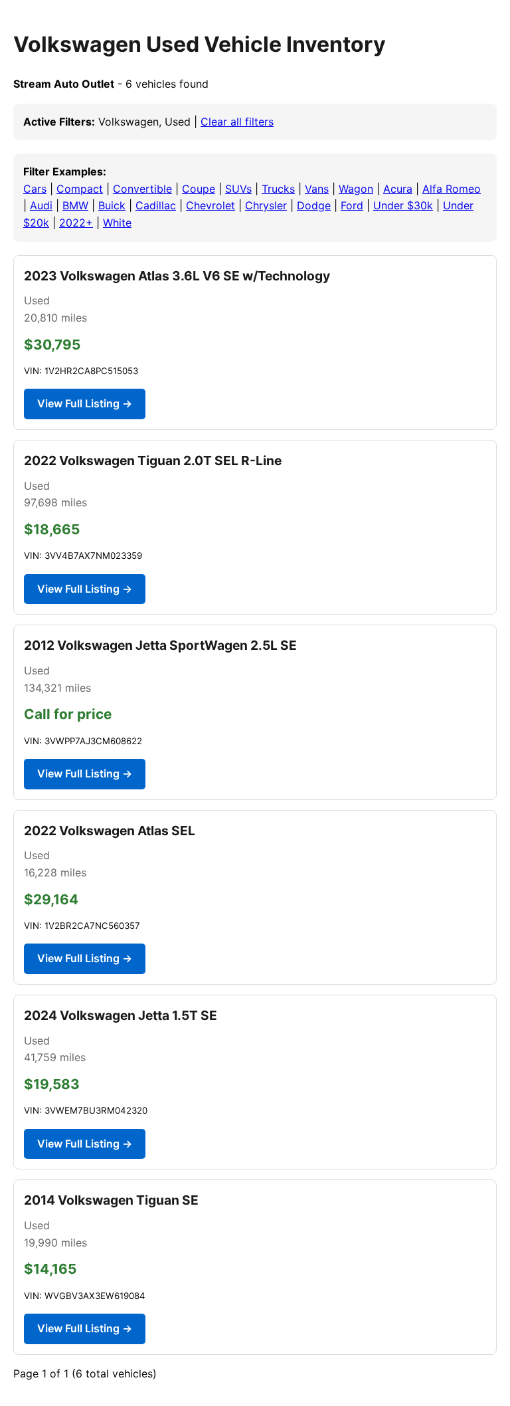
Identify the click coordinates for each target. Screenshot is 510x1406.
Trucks (278, 188)
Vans (317, 188)
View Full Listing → (84, 403)
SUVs (238, 188)
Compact (79, 188)
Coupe (198, 188)
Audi (41, 205)
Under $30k (403, 205)
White (117, 222)
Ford (352, 205)
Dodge (314, 205)
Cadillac (155, 205)
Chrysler (266, 205)
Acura (397, 188)
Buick (112, 205)
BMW (75, 205)
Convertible (142, 188)
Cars (34, 188)
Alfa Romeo (451, 188)
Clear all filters (237, 121)
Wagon (356, 188)
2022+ (76, 222)
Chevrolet (210, 205)
